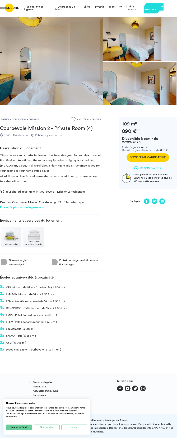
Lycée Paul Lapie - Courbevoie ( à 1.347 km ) (33, 349)
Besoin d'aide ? (150, 168)
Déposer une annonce (154, 8)
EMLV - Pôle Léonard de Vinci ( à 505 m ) (31, 315)
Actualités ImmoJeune (45, 391)
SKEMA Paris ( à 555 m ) (20, 335)
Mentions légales (42, 382)
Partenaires (39, 395)
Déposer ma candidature (148, 157)
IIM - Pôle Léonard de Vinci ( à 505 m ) (29, 294)
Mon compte (131, 8)
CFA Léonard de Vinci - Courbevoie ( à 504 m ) (35, 287)
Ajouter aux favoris (88, 119)
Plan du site (39, 386)
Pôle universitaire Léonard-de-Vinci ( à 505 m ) (35, 301)
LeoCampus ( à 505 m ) (20, 329)
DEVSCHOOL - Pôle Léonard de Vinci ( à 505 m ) (36, 308)
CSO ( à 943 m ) (15, 342)
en (120, 6)
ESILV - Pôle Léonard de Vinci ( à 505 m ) (31, 322)
